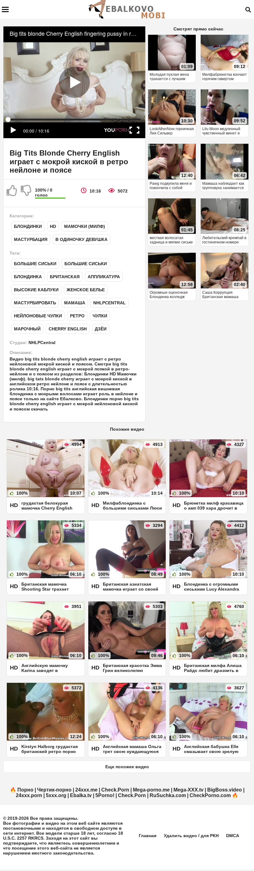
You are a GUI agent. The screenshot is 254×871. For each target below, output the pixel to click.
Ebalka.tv (81, 795)
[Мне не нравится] (26, 193)
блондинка (28, 276)
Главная (147, 835)
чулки (100, 315)
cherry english (68, 328)
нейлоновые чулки (38, 315)
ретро (77, 315)
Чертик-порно (54, 789)
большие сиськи (35, 263)
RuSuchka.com (168, 795)
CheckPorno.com (210, 795)
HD (53, 226)
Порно (25, 789)
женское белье (86, 289)
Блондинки (28, 226)
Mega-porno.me (151, 789)
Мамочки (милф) (84, 226)
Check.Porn (115, 789)
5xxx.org (56, 795)
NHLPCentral (41, 342)
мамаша (74, 302)
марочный (27, 328)
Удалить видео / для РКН (191, 835)
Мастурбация (30, 239)
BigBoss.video (224, 789)
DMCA (232, 835)
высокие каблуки (36, 289)
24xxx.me (86, 789)
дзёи (101, 328)
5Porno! (104, 795)
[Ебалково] (127, 9)
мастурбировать (35, 302)
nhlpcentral (109, 302)
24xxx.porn (29, 795)
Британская (65, 276)
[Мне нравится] (12, 193)
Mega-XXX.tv (188, 789)
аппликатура (104, 276)
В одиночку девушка (81, 239)
